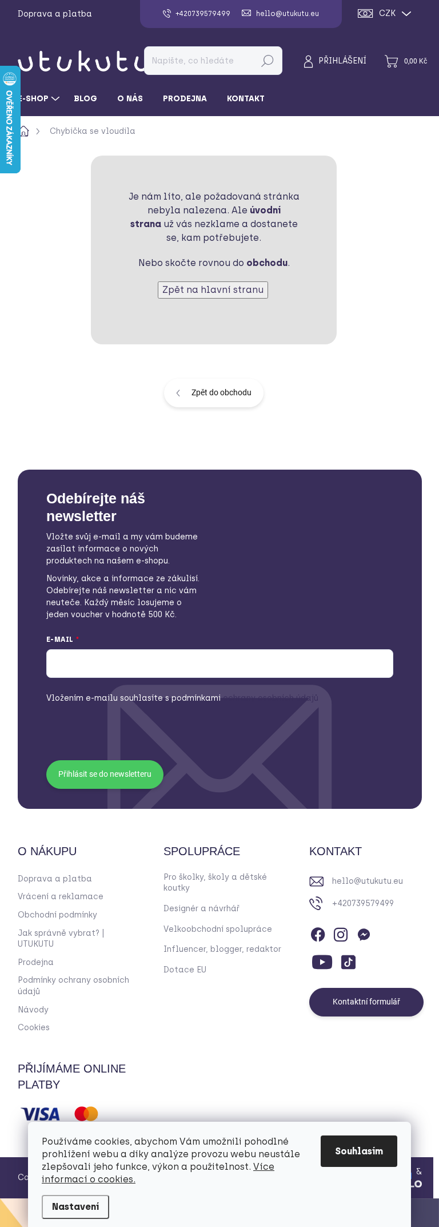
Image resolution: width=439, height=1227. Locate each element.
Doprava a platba (55, 14)
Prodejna (36, 962)
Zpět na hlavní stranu (213, 289)
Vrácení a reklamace (60, 897)
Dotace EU (184, 970)
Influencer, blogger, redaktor (222, 949)
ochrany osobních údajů (244, 698)
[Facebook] (317, 932)
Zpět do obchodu (221, 392)
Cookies (34, 1028)
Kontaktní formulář (366, 1001)
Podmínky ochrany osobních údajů (73, 985)
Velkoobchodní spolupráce (217, 929)
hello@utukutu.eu (367, 881)
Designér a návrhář (201, 909)
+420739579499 (363, 903)
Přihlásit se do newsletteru (104, 774)
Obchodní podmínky (57, 915)
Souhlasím (359, 1151)
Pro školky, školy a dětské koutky (215, 883)
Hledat (267, 60)
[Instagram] (340, 932)
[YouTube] (322, 959)
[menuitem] (40, 99)
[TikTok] (348, 959)
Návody (33, 1010)
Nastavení (75, 1206)
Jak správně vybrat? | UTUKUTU (61, 939)
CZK (387, 13)
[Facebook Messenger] (363, 932)
